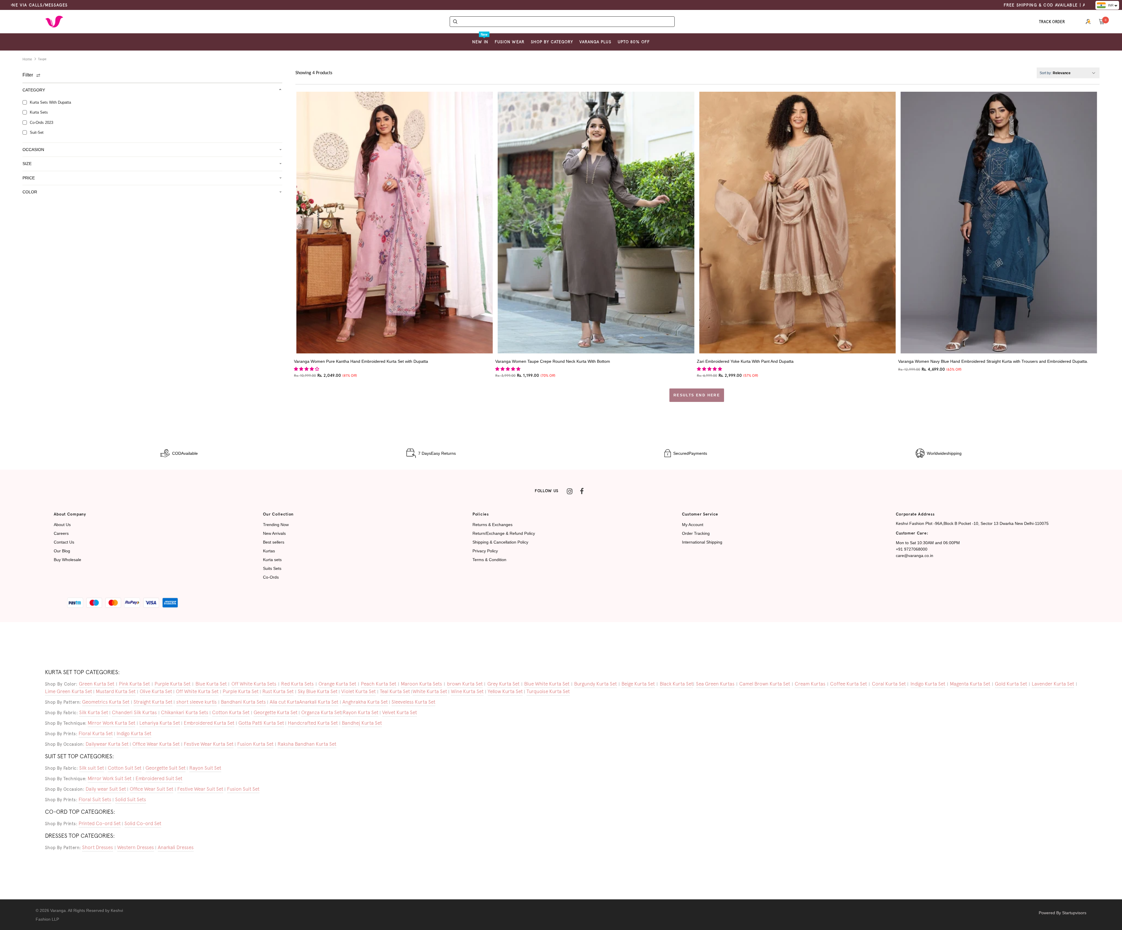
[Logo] (54, 21)
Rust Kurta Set (278, 691)
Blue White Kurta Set (546, 684)
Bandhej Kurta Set (362, 723)
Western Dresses (135, 847)
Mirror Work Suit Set (109, 778)
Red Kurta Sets (297, 684)
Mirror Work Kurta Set (111, 723)
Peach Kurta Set (378, 684)
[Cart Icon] (1101, 21)
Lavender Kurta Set (1053, 684)
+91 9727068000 (911, 549)
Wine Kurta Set (467, 691)
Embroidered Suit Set (159, 778)
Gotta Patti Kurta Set (261, 723)
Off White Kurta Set (197, 691)
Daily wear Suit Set (106, 789)
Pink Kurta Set (134, 684)
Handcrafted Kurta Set (313, 723)
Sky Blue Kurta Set (317, 691)
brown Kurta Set (465, 684)
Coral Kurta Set (889, 684)
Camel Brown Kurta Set (764, 684)
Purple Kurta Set (173, 684)
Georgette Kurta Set (275, 712)
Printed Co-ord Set (100, 823)
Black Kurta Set (676, 684)
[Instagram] (569, 491)
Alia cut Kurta (284, 702)
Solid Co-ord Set (142, 823)
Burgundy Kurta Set (595, 684)
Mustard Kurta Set (116, 691)
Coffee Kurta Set (848, 684)
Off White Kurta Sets (253, 684)
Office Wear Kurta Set (156, 744)
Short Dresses (97, 847)
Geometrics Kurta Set (105, 702)
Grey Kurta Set (503, 684)
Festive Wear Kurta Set (208, 744)
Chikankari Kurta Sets (184, 712)
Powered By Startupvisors (1062, 912)
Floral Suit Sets (95, 799)
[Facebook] (581, 491)
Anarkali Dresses (176, 847)
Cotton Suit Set (124, 768)
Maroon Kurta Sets (421, 684)
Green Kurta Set (96, 684)
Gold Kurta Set (1011, 684)
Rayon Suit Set (205, 768)
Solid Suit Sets (130, 799)
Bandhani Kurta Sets (243, 702)
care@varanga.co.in (914, 555)
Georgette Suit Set (166, 768)
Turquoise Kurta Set (548, 691)
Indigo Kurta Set (927, 684)
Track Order (1052, 22)
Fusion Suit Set (243, 789)
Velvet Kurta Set (399, 712)
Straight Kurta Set (153, 702)
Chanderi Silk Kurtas (134, 712)
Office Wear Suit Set (151, 789)
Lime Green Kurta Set (68, 691)
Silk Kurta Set (93, 712)
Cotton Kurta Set (231, 712)
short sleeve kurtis (196, 702)
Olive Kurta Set (156, 691)
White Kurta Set (430, 691)
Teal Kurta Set (395, 691)
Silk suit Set (91, 768)
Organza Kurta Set (321, 712)
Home (27, 59)
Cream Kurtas (810, 684)
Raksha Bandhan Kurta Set (307, 744)
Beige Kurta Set (638, 684)
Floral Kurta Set (96, 733)
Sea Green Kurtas (715, 684)
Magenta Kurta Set (970, 684)
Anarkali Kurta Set (318, 702)
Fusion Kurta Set (255, 744)
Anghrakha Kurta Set (365, 702)
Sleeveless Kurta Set (413, 702)
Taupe (42, 59)
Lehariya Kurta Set (159, 723)
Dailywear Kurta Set (107, 744)
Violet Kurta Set (358, 691)
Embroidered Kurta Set (209, 723)
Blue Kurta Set (211, 684)
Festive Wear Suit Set (200, 789)
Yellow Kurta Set (505, 691)
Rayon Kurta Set (360, 712)
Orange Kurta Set (337, 684)
